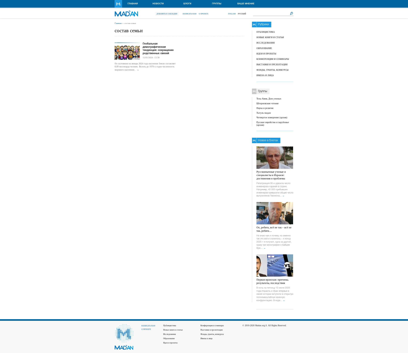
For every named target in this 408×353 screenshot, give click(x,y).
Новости (158, 4)
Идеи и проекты (266, 54)
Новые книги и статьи (270, 37)
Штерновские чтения (267, 103)
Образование (264, 48)
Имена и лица (265, 75)
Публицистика (265, 32)
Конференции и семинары (272, 59)
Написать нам (190, 14)
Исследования (265, 43)
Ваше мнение (245, 4)
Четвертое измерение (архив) (271, 117)
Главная (132, 4)
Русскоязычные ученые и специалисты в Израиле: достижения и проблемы (271, 175)
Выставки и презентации (272, 64)
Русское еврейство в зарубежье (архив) (272, 123)
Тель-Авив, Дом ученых (268, 98)
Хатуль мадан (263, 113)
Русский (242, 14)
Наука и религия (264, 108)
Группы (216, 4)
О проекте (203, 14)
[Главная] (126, 12)
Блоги (187, 4)
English (232, 14)
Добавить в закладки (167, 14)
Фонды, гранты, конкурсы (272, 70)
